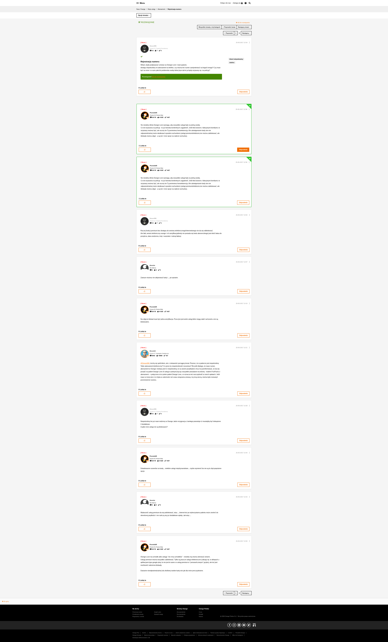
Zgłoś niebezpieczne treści (200, 633)
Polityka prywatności (189, 635)
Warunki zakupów (176, 635)
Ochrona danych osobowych (206, 635)
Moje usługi (151, 9)
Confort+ (230, 633)
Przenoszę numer (137, 612)
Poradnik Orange (240, 633)
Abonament (161, 9)
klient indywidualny (236, 59)
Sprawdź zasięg (158, 614)
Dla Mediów (180, 616)
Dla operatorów (181, 612)
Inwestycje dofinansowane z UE (141, 637)
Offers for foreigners (237, 635)
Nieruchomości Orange (223, 635)
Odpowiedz (243, 92)
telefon (231, 62)
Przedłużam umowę (137, 614)
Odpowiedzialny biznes (155, 633)
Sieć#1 (144, 633)
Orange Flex (135, 633)
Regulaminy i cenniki (138, 616)
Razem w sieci (169, 633)
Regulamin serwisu (163, 635)
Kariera (201, 616)
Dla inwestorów (181, 614)
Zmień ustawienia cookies (183, 633)
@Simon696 (145, 363)
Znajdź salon (157, 612)
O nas (200, 612)
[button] (249, 42)
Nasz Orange (140, 9)
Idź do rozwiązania (244, 22)
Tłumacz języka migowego (217, 633)
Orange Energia (136, 635)
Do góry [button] (6, 601)
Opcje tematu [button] (143, 15)
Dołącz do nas (225, 3)
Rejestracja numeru (150, 62)
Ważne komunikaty (149, 635)
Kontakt (201, 614)
